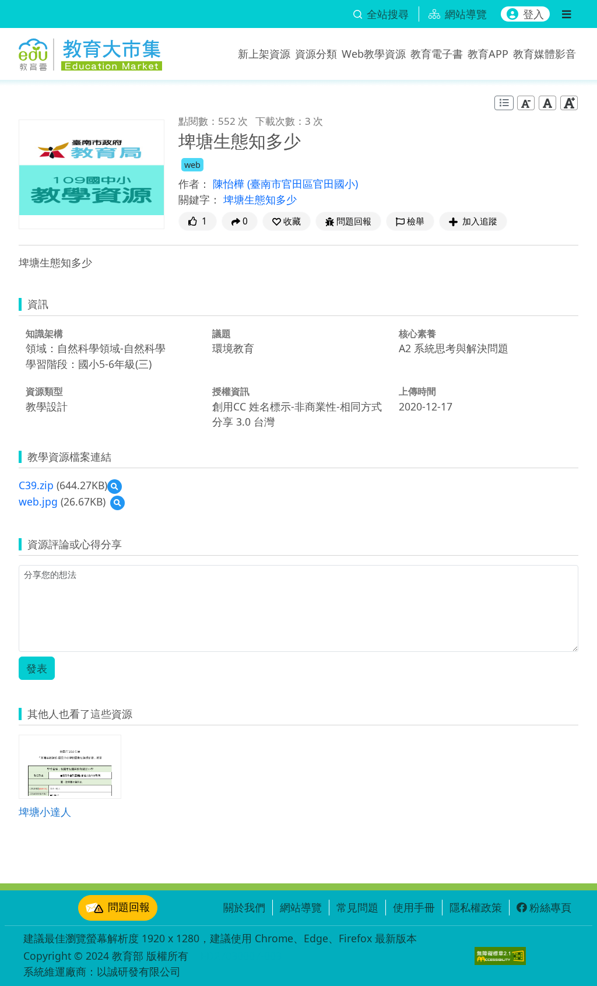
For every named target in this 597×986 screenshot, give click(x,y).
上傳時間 (417, 391)
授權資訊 (231, 391)
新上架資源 (264, 54)
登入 (533, 14)
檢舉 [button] (415, 221)
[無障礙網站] (500, 956)
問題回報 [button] (353, 221)
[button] (286, 221)
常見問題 (357, 907)
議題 (221, 333)
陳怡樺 (230, 184)
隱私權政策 (475, 907)
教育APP (488, 54)
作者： (194, 184)
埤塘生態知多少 (260, 199)
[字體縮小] (526, 102)
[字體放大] (569, 102)
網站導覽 (301, 907)
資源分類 (316, 54)
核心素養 (417, 333)
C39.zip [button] (36, 485)
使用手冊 (414, 907)
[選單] (566, 14)
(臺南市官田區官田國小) (302, 184)
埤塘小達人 (45, 811)
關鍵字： (199, 199)
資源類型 (44, 391)
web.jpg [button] (38, 501)
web (192, 164)
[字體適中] (547, 102)
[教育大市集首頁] (90, 51)
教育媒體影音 (544, 54)
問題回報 (129, 907)
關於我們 (244, 907)
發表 (36, 668)
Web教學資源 (374, 54)
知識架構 (44, 333)
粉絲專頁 (550, 907)
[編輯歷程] (504, 103)
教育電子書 (436, 54)
